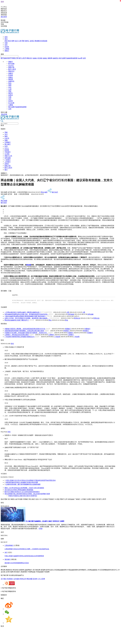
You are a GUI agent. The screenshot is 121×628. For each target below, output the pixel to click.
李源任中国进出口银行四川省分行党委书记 (22, 496)
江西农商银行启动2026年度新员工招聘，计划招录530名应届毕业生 (27, 549)
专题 (6, 43)
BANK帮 (11, 103)
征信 (6, 146)
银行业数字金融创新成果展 (68, 58)
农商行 (7, 164)
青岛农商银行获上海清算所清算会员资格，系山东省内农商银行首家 (27, 494)
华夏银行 (68, 329)
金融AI (35, 58)
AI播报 (7, 49)
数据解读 (38, 41)
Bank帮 (80, 58)
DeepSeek (11, 65)
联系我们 (10, 579)
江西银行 (51, 334)
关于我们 (4, 579)
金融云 (45, 58)
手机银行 (8, 152)
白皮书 (7, 138)
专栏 (6, 45)
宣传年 (7, 47)
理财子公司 (8, 156)
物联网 (50, 58)
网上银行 (8, 144)
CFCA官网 (41, 579)
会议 (16, 41)
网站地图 (29, 579)
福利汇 (27, 41)
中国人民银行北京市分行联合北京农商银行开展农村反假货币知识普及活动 (31, 480)
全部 (84, 58)
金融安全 (56, 58)
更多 (12, 343)
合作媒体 (17, 579)
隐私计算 (15, 58)
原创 (6, 41)
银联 (6, 136)
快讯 (9, 41)
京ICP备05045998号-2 (23, 588)
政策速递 (44, 41)
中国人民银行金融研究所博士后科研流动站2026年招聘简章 (24, 556)
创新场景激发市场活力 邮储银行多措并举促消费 (22, 482)
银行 (6, 169)
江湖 (19, 41)
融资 (45, 192)
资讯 (6, 39)
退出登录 (4, 17)
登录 (2, 1)
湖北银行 (8, 559)
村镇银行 (66, 331)
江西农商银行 (9, 545)
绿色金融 (8, 158)
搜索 (2, 54)
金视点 (32, 41)
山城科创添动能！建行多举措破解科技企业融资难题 (23, 484)
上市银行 (8, 162)
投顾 (6, 140)
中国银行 (8, 142)
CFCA (7, 148)
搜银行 (7, 51)
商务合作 (23, 579)
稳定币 (9, 58)
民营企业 (77, 318)
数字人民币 (22, 58)
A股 (67, 312)
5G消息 (7, 154)
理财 (23, 41)
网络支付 (29, 58)
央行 (6, 552)
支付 (6, 134)
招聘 (12, 41)
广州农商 (57, 336)
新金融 (28, 265)
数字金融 (4, 58)
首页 (6, 37)
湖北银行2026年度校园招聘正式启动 (17, 563)
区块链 (40, 58)
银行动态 (55, 192)
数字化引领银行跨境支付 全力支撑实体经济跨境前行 (22, 492)
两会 (42, 192)
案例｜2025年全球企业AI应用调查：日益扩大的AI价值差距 (24, 488)
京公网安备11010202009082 (41, 588)
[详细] (41, 528)
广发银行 (8, 160)
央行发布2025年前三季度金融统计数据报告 (19, 490)
